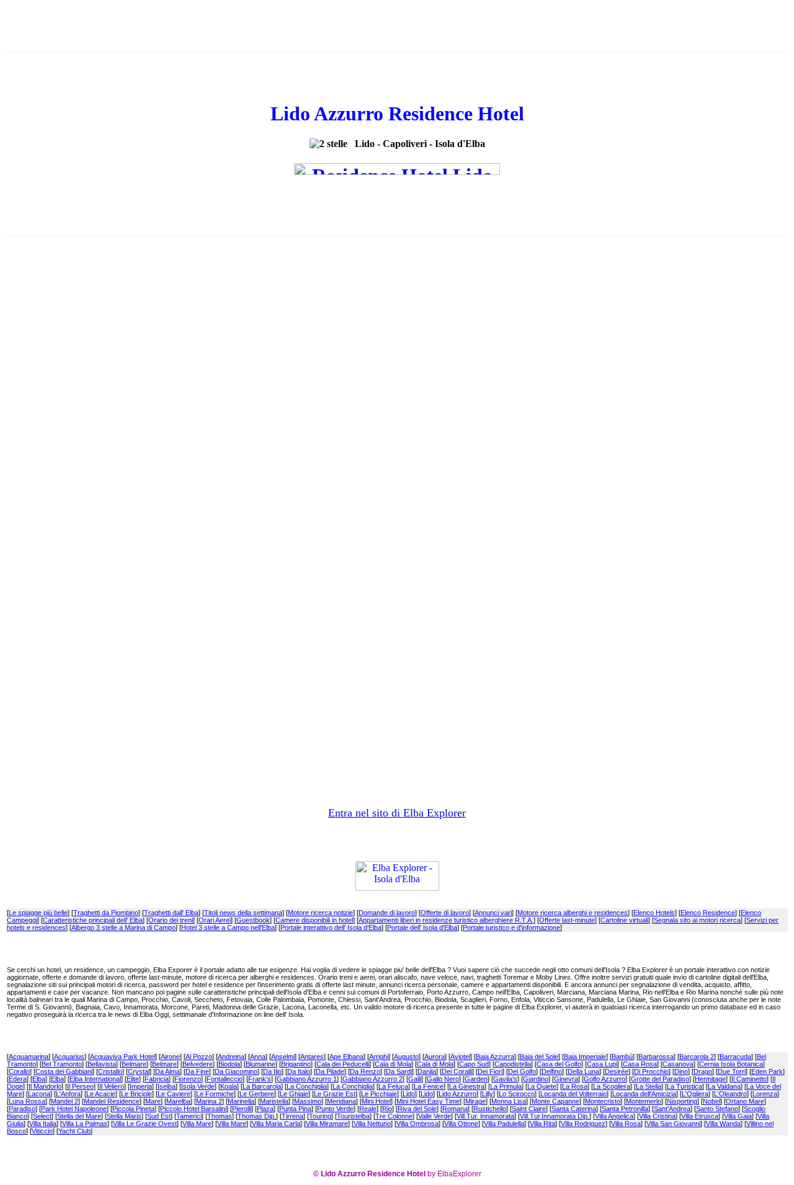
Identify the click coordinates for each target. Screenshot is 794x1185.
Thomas (219, 1116)
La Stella (648, 1086)
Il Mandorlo (45, 1086)
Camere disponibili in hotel (314, 920)
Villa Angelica (614, 1116)
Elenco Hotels (654, 912)
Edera (18, 1079)
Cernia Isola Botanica (731, 1064)
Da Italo (298, 1071)
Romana (455, 1108)
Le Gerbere (256, 1094)
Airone (170, 1056)
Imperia (141, 1086)
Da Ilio (272, 1071)
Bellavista (101, 1064)
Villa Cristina (657, 1116)
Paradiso (22, 1108)
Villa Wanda (723, 1123)
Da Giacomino (236, 1071)
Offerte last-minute (567, 920)
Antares (312, 1056)
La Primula (506, 1086)
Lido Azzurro (457, 1094)
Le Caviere (174, 1094)
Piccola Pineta (133, 1108)
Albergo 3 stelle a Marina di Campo (123, 927)
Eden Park (767, 1071)
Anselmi (283, 1056)
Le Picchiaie (379, 1094)
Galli (414, 1079)
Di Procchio (651, 1071)
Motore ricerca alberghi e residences (572, 912)
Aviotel (460, 1056)
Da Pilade (330, 1071)
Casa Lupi (602, 1064)
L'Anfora (68, 1094)
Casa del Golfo (559, 1064)
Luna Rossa (27, 1101)
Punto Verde (335, 1108)
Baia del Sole (539, 1056)
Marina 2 (209, 1101)
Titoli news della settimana (243, 912)
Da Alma (167, 1071)
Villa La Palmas (84, 1123)
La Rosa (574, 1086)
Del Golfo (522, 1071)
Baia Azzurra (495, 1056)
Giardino (535, 1079)
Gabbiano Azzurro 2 (372, 1079)
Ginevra (566, 1079)
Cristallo (110, 1071)
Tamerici (189, 1116)
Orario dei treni (170, 920)
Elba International (95, 1079)
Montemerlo (643, 1101)
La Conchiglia (307, 1086)
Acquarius (69, 1056)
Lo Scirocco (517, 1094)
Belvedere (197, 1064)
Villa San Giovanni (673, 1123)
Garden (476, 1079)
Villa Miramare (327, 1123)
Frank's (259, 1079)
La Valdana (724, 1086)
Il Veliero (111, 1086)
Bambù (622, 1056)
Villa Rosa (626, 1123)
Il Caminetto (749, 1079)
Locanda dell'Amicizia (644, 1094)
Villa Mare (197, 1123)
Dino (681, 1071)
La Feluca (393, 1086)
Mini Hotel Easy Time (428, 1101)
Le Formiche (215, 1094)
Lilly (487, 1094)
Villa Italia (42, 1123)
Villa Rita (542, 1123)
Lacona (39, 1094)
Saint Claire (529, 1108)
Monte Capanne (555, 1101)
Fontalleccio (225, 1079)
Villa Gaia (738, 1116)
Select (42, 1116)
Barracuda (735, 1056)
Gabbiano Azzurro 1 (307, 1079)
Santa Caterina (573, 1108)
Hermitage (710, 1079)
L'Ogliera (695, 1094)
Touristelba (353, 1116)
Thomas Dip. (257, 1116)
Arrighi (378, 1056)
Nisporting (682, 1101)
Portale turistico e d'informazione (511, 927)
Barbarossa (656, 1056)
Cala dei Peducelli (342, 1064)
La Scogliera (611, 1086)
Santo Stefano (717, 1108)
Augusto (406, 1056)
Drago (703, 1071)
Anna (257, 1056)
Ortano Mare (745, 1101)
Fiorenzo (187, 1079)
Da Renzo (365, 1071)
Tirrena (292, 1116)
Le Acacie (100, 1094)
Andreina (231, 1056)
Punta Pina (295, 1108)
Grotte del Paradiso (660, 1079)
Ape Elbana (346, 1056)
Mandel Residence (112, 1101)
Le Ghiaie (294, 1094)
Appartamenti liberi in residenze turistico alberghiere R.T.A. (446, 920)
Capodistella (512, 1064)
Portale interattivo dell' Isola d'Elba (330, 927)
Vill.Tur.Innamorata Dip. (554, 1116)
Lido (409, 1094)
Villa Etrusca (699, 1116)
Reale (368, 1108)
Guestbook (253, 920)
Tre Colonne (394, 1116)
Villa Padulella (504, 1123)
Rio (387, 1108)
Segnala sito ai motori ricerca (697, 920)
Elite (133, 1079)
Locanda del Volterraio (573, 1094)
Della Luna (583, 1071)
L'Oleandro (730, 1094)
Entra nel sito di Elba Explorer (397, 813)
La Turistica (684, 1086)
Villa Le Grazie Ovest (145, 1123)
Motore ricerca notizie (320, 912)
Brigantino (296, 1064)
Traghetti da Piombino (105, 912)
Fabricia (157, 1079)
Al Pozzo (198, 1056)
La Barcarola (262, 1086)
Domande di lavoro (387, 912)
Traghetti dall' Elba (171, 912)
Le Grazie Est (334, 1094)
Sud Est (159, 1116)
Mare (153, 1101)
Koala (228, 1086)
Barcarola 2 (696, 1056)
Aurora (434, 1056)
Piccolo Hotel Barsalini (193, 1108)
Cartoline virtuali (624, 920)
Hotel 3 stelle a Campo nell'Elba (228, 927)
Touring (320, 1116)
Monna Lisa (508, 1101)
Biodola (229, 1064)
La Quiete (541, 1086)
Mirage (475, 1101)
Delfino (552, 1071)
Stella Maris (124, 1116)
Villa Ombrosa (417, 1123)
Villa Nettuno (372, 1123)
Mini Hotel (376, 1101)
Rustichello (489, 1108)
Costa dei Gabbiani (63, 1071)
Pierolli (241, 1108)
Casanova (678, 1064)
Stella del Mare (79, 1116)
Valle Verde (434, 1116)
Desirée (616, 1071)
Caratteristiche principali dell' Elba (93, 920)
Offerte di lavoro (445, 912)
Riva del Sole (417, 1108)
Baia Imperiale (585, 1056)
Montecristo (602, 1101)
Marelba (178, 1101)
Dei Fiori (490, 1071)
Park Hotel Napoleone (74, 1108)
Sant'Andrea (672, 1108)
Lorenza (764, 1094)
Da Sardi (399, 1071)
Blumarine (260, 1064)
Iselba (167, 1086)
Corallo (19, 1071)
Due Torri (732, 1071)
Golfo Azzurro (604, 1079)
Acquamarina (28, 1056)
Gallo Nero (443, 1079)
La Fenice (429, 1086)
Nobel (711, 1101)
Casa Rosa (640, 1064)
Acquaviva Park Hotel (122, 1056)
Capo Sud (474, 1064)
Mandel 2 (64, 1101)
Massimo (307, 1101)
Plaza (265, 1108)
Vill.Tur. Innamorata (485, 1116)
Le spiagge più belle (38, 912)
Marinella (241, 1101)
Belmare (134, 1064)
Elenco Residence (707, 912)
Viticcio (42, 1131)
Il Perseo (80, 1086)
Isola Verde (198, 1086)
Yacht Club (74, 1131)
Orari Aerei (214, 920)
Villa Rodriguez (583, 1123)
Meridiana (341, 1101)
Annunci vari (493, 912)
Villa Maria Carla (276, 1123)
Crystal (138, 1071)
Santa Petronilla (625, 1108)
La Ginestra (466, 1086)
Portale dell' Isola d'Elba (422, 927)
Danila (426, 1071)
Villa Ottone (461, 1123)
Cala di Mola (393, 1064)
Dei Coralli (457, 1071)
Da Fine (197, 1071)
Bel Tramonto (62, 1064)
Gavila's (505, 1079)
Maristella (274, 1101)
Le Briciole (136, 1094)
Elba (38, 1079)
